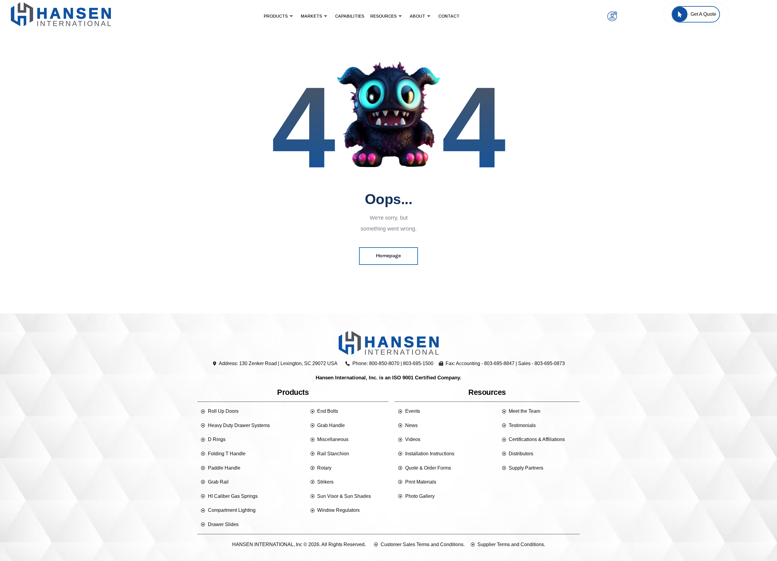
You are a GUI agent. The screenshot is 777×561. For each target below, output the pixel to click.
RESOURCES (383, 16)
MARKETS (311, 16)
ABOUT (417, 16)
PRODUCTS (276, 16)
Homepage (388, 256)
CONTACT (449, 16)
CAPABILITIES (349, 16)
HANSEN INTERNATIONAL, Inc (267, 544)
